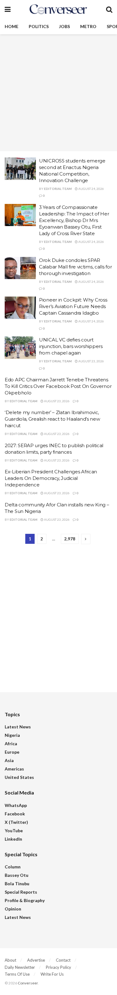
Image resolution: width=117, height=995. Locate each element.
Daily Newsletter (20, 967)
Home (11, 26)
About (10, 960)
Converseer (28, 983)
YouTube (14, 830)
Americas (14, 768)
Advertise (36, 960)
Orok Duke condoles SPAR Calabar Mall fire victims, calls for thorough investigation (75, 266)
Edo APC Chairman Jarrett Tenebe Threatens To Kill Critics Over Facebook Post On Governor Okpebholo (58, 386)
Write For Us (52, 974)
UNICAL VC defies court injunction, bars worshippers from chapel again (71, 346)
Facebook (15, 813)
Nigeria (12, 735)
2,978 (69, 538)
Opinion (13, 908)
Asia (9, 760)
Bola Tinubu (17, 883)
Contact (63, 960)
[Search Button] (109, 9)
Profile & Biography (25, 900)
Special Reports (21, 892)
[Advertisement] (58, 92)
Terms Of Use (17, 974)
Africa (11, 743)
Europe (12, 752)
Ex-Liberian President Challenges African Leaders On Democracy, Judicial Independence (51, 478)
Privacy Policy (58, 967)
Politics (39, 26)
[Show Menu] (8, 9)
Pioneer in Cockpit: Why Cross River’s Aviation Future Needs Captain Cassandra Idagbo (73, 306)
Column (13, 866)
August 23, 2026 (91, 361)
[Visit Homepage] (58, 9)
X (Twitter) (16, 822)
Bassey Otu (16, 875)
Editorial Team (58, 189)
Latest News (18, 726)
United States (19, 777)
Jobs (64, 26)
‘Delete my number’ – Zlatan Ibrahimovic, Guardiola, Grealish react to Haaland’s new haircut (52, 418)
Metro (88, 26)
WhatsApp (16, 805)
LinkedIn (13, 839)
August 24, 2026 (91, 189)
